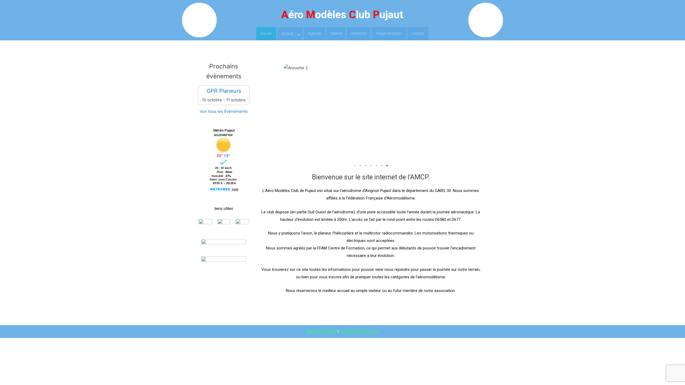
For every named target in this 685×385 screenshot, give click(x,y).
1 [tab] (354, 165)
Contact (417, 33)
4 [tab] (371, 165)
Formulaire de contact (359, 331)
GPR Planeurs (224, 91)
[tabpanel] (371, 68)
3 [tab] (365, 165)
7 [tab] (387, 165)
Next (449, 113)
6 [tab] (381, 165)
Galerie (336, 33)
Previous (292, 113)
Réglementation (389, 33)
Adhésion (359, 33)
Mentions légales (321, 331)
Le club (287, 33)
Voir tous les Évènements (224, 111)
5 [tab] (376, 165)
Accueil (266, 33)
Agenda (314, 33)
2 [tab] (360, 165)
